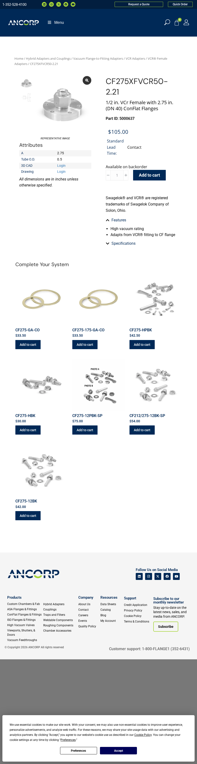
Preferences (78, 750)
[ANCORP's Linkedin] (139, 576)
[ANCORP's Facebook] (167, 576)
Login (61, 165)
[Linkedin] (44, 4)
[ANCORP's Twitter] (157, 576)
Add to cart (149, 175)
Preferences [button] (68, 740)
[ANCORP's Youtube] (176, 576)
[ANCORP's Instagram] (148, 576)
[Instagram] (51, 4)
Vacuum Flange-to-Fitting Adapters (98, 58)
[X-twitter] (58, 4)
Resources (108, 597)
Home (18, 58)
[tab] (142, 220)
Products (14, 597)
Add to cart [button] (28, 345)
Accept (118, 750)
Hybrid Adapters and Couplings (48, 58)
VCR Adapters (135, 58)
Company (85, 597)
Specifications (123, 243)
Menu (59, 22)
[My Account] (186, 22)
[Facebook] (65, 4)
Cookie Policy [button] (143, 735)
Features (118, 220)
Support (130, 598)
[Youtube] (73, 4)
